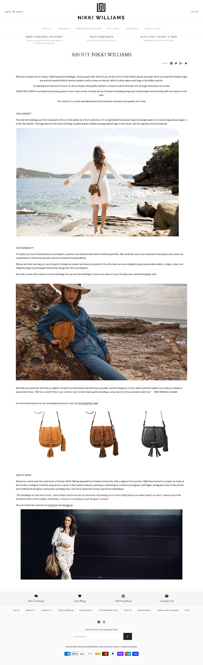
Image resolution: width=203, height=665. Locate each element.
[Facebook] (99, 622)
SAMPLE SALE (132, 28)
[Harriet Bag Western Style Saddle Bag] (97, 235)
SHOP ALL (47, 28)
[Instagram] (104, 622)
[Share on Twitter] (176, 63)
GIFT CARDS (113, 28)
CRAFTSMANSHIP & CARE (88, 28)
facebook (52, 505)
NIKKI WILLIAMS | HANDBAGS (85, 646)
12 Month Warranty (108, 610)
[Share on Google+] (181, 63)
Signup (8, 11)
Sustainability (85, 403)
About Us (30, 610)
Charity (127, 610)
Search (16, 610)
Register (149, 28)
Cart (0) (194, 11)
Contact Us (46, 610)
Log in (158, 28)
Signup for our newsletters (101, 629)
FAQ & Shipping (65, 610)
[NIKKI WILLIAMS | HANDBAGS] (101, 5)
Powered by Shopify (129, 646)
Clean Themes (114, 646)
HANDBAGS (64, 28)
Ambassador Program (168, 610)
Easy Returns (86, 610)
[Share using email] (186, 63)
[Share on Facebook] (171, 63)
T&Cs (187, 610)
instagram (67, 505)
